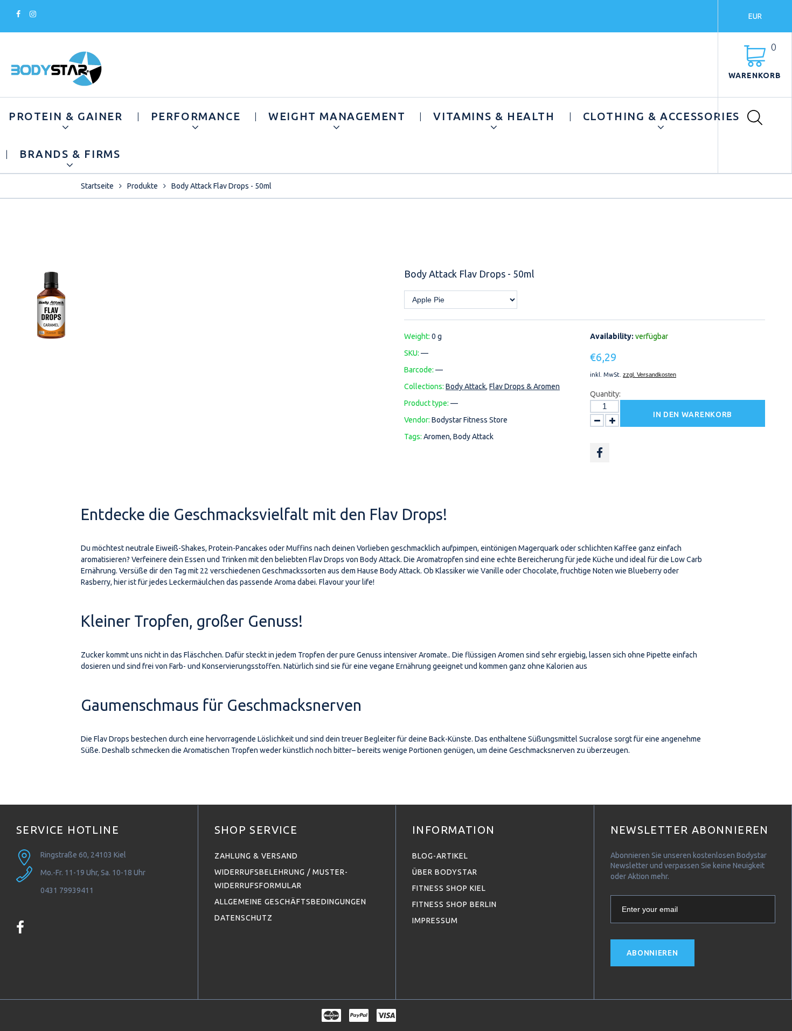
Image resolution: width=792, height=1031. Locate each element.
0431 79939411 (67, 890)
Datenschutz (243, 918)
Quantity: (605, 394)
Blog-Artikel (440, 856)
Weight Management (336, 116)
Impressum (435, 920)
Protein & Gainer (66, 116)
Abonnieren (652, 953)
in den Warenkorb (692, 414)
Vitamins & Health (493, 116)
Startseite (97, 186)
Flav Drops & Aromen (524, 386)
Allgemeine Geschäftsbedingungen (290, 901)
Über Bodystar (444, 872)
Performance (196, 116)
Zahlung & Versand (256, 856)
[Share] (599, 452)
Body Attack (466, 386)
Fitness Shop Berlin (454, 904)
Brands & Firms (69, 154)
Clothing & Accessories (661, 116)
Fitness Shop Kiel (449, 888)
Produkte (142, 186)
